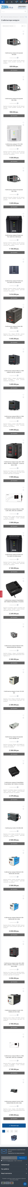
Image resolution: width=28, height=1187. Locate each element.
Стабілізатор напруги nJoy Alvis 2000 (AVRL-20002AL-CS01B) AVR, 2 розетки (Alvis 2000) (14, 964)
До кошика (14, 70)
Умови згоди (10, 1160)
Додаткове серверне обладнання (11, 17)
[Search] (25, 11)
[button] (11, 2)
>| (16, 1131)
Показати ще (15, 1125)
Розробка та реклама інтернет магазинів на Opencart (14, 1178)
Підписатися (22, 1157)
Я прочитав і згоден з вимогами (12, 1160)
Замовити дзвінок (22, 7)
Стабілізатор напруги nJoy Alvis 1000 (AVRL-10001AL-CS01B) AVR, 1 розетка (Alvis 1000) (14, 463)
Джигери (22, 17)
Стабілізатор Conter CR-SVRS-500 (14, 828)
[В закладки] (23, 31)
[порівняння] (23, 34)
